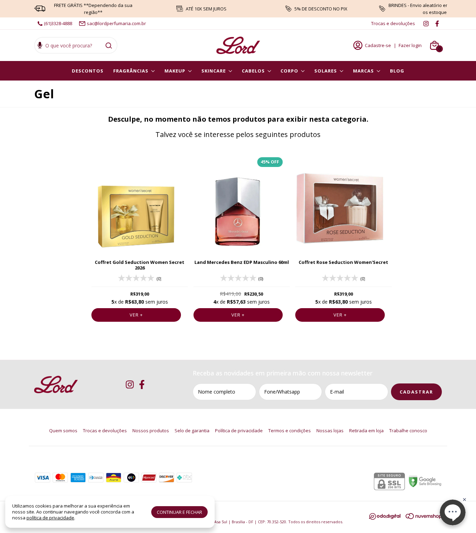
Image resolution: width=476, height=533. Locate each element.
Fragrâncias (130, 71)
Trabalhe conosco (408, 430)
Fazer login (410, 45)
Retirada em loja (366, 430)
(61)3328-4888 (58, 23)
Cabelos (253, 71)
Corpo (289, 71)
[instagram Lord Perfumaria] (426, 23)
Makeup (174, 71)
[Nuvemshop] (424, 517)
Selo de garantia (192, 430)
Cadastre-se (378, 45)
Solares (325, 71)
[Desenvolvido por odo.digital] (387, 517)
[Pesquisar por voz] (40, 46)
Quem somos (63, 430)
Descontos (87, 71)
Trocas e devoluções (393, 23)
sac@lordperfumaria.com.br (116, 23)
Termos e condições (289, 430)
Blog (397, 71)
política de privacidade (50, 518)
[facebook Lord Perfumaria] (437, 23)
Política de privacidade (239, 430)
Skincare (213, 71)
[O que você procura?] (109, 45)
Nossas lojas (330, 430)
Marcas (363, 71)
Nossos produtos (150, 430)
